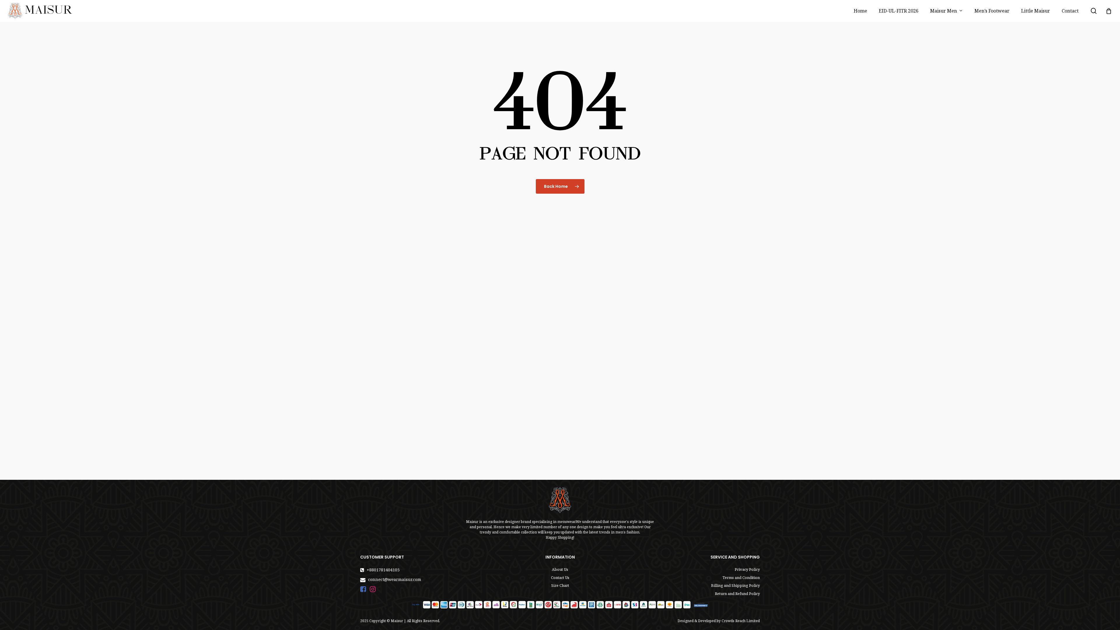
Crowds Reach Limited (741, 620)
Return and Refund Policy (737, 593)
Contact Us (560, 577)
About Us (560, 569)
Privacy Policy (747, 569)
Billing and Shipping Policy (735, 585)
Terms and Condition (741, 577)
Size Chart (560, 585)
